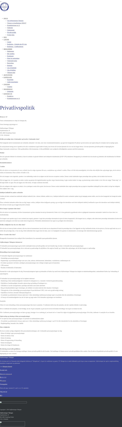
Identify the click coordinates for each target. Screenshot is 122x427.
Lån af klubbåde (11, 68)
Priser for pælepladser (13, 58)
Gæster (6, 39)
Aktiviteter (8, 75)
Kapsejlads (8, 77)
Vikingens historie (7, 366)
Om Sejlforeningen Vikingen (15, 20)
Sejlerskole (8, 89)
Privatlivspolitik (11, 32)
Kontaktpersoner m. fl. (13, 25)
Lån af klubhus (11, 70)
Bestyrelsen (10, 63)
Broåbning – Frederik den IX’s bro (17, 44)
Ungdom (7, 84)
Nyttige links (10, 35)
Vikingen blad (11, 72)
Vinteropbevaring (12, 61)
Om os (6, 18)
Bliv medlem (10, 53)
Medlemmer (8, 49)
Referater (9, 65)
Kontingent (10, 56)
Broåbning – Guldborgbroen (15, 46)
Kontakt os (8, 93)
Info (5, 37)
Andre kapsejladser (12, 82)
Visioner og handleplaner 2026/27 (16, 23)
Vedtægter (10, 27)
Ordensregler (10, 30)
